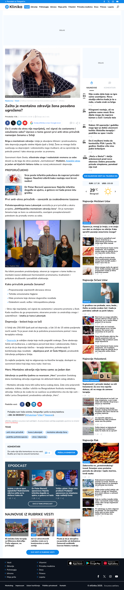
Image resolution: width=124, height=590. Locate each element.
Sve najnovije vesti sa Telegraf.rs (100, 176)
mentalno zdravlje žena (57, 432)
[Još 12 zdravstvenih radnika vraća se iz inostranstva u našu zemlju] (42, 527)
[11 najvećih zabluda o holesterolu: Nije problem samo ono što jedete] (88, 421)
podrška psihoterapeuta (17, 437)
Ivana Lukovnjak (35, 432)
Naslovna (9, 101)
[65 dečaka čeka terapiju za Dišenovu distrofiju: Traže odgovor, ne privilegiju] (16, 527)
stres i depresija (39, 437)
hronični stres (73, 160)
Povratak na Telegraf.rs (16, 1)
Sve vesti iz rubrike (42, 552)
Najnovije (96, 201)
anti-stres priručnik (15, 432)
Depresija (11, 340)
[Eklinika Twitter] (108, 1)
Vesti (17, 101)
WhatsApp (31, 415)
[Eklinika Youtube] (117, 1)
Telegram (48, 415)
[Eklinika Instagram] (113, 1)
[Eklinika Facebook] (104, 1)
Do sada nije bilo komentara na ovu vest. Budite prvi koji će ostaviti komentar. (25, 452)
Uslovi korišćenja (11, 422)
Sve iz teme (43, 504)
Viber (40, 415)
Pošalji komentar (66, 452)
